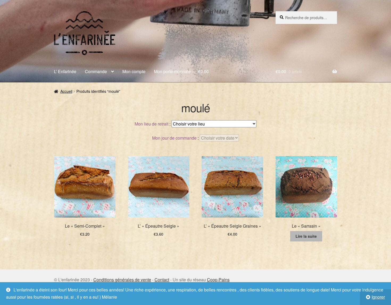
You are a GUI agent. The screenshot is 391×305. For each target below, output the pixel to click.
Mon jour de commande (174, 138)
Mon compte (133, 71)
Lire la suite (306, 236)
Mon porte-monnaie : (181, 71)
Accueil (66, 91)
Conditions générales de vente (122, 280)
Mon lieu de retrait (151, 124)
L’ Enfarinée (65, 71)
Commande (96, 71)
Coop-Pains (218, 280)
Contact (162, 280)
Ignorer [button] (378, 297)
